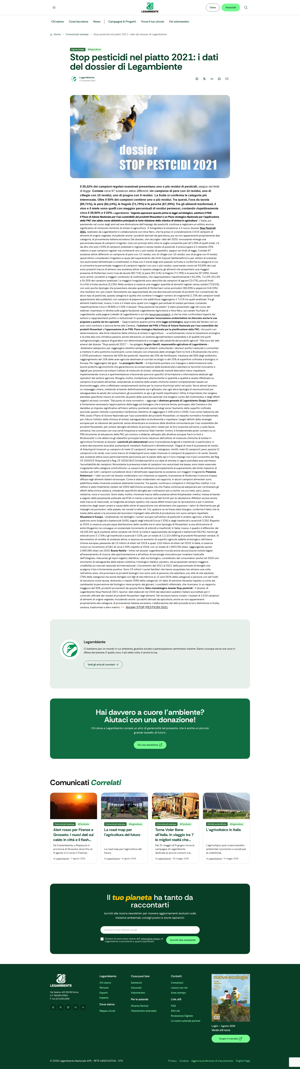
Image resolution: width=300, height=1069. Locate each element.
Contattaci (177, 982)
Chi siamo (105, 982)
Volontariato (138, 992)
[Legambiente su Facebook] (53, 1007)
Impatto (104, 997)
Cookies (184, 1060)
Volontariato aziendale (144, 1010)
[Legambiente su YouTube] (75, 1007)
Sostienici (136, 982)
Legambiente (62, 858)
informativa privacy (151, 938)
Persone (104, 987)
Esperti (104, 992)
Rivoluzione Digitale (182, 1015)
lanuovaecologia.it (159, 314)
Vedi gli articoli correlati (101, 664)
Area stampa (178, 992)
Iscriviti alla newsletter (183, 940)
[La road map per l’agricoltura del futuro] (124, 828)
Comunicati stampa (77, 34)
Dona (213, 7)
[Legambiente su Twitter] (61, 1007)
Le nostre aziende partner (185, 1020)
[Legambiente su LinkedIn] (83, 1007)
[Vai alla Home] (150, 8)
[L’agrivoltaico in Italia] (226, 828)
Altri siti (175, 1010)
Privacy (172, 1060)
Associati (230, 7)
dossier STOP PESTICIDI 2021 (147, 607)
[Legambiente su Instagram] (68, 1007)
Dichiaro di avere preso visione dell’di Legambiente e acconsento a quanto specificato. (134, 940)
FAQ (173, 1005)
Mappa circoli (107, 1010)
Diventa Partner (140, 1005)
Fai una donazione (148, 744)
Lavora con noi (179, 987)
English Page (243, 1060)
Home (57, 34)
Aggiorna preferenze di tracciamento (212, 1060)
